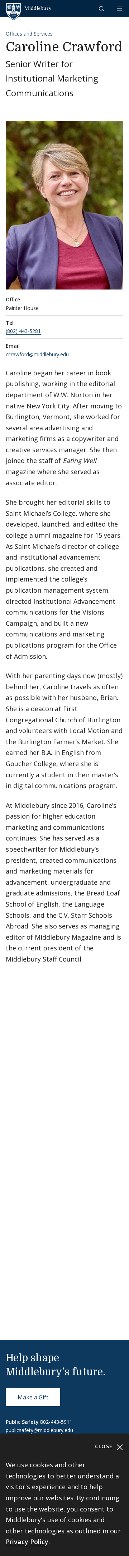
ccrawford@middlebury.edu (37, 354)
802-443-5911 (56, 1421)
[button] (102, 8)
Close (105, 1446)
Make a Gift (33, 1397)
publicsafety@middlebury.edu (39, 1430)
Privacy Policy (27, 1541)
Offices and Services (29, 33)
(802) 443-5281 (23, 331)
